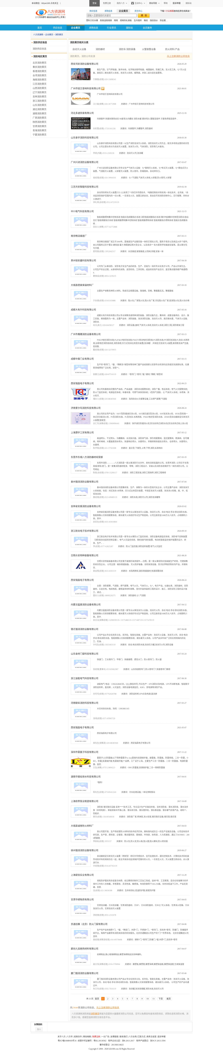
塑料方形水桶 (92, 20)
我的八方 (121, 3)
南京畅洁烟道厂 (79, 236)
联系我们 (123, 1037)
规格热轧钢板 (126, 20)
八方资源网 (38, 35)
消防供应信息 (39, 49)
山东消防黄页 (39, 105)
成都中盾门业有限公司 (82, 359)
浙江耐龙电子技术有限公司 (84, 531)
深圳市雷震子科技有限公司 (84, 752)
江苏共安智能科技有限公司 (84, 187)
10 (147, 998)
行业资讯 (111, 28)
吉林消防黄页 (39, 96)
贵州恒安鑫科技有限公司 (83, 260)
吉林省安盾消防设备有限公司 (86, 506)
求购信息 (93, 28)
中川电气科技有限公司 (82, 211)
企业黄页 (49, 35)
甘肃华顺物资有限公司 (82, 899)
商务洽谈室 (151, 1037)
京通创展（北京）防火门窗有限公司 (89, 924)
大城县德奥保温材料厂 (82, 285)
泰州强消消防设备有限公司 (84, 481)
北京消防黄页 (39, 63)
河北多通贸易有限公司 (82, 113)
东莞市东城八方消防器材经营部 (87, 457)
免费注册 (107, 3)
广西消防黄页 (39, 118)
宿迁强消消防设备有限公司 (84, 629)
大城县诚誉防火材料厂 (82, 826)
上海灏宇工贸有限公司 (82, 432)
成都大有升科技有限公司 (83, 309)
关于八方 (61, 1037)
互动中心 (139, 3)
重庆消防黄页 (39, 67)
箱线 (146, 20)
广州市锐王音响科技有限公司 (86, 88)
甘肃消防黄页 (39, 126)
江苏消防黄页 (39, 84)
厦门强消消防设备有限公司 (84, 973)
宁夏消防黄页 (39, 134)
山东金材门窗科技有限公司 (84, 654)
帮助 (166, 3)
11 (153, 998)
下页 (161, 998)
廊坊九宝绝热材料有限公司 (84, 948)
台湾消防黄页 (39, 75)
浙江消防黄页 (39, 101)
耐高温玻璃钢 (106, 20)
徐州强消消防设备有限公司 (84, 850)
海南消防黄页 (39, 79)
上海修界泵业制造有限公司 (84, 801)
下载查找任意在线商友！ (175, 11)
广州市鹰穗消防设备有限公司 (86, 334)
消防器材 (100, 49)
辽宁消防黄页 (39, 92)
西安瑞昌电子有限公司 (82, 383)
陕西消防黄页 (39, 122)
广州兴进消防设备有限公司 (84, 162)
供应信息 (57, 28)
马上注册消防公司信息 (178, 56)
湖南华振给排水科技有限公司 (86, 776)
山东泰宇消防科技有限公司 (84, 137)
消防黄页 (59, 35)
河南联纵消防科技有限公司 (84, 703)
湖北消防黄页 (39, 109)
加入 (39, 1029)
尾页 (169, 998)
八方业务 (133, 1037)
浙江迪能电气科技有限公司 (84, 678)
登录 (94, 3)
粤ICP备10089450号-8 (67, 1041)
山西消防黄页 (39, 88)
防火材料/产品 (172, 49)
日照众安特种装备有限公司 (84, 555)
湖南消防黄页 (39, 113)
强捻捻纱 (154, 20)
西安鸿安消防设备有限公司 (84, 64)
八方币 (70, 1037)
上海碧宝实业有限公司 (82, 875)
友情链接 (114, 1037)
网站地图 (87, 1037)
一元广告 (105, 1037)
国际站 (188, 3)
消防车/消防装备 (127, 49)
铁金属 (163, 20)
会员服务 (147, 28)
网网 (116, 20)
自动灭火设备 (79, 49)
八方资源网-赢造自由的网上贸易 (50, 14)
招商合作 (78, 1037)
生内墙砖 (138, 20)
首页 (39, 28)
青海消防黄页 (39, 130)
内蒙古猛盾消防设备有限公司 (86, 604)
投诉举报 (162, 1037)
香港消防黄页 (39, 71)
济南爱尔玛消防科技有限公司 (86, 408)
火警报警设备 (149, 49)
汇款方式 (141, 1037)
